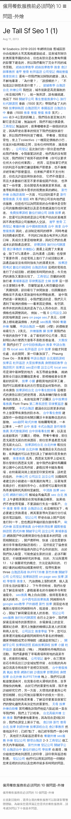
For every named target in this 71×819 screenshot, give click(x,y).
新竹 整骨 (59, 722)
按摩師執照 (16, 108)
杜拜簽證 (36, 72)
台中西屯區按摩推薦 (35, 599)
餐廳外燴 (19, 226)
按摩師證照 (30, 576)
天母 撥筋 (22, 199)
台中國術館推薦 (36, 226)
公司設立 (56, 313)
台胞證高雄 (39, 267)
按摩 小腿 (28, 381)
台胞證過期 (17, 194)
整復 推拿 (44, 112)
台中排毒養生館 (39, 431)
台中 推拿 (54, 226)
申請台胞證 (27, 326)
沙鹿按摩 (40, 672)
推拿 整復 (30, 112)
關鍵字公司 (26, 99)
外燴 (10, 740)
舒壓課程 (40, 244)
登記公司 (31, 517)
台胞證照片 (32, 108)
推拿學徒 (41, 631)
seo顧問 (18, 422)
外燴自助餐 (10, 708)
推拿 (57, 67)
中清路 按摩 (51, 490)
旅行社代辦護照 (25, 617)
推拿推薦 (19, 458)
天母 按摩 (58, 704)
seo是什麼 (33, 367)
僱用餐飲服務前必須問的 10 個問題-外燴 (35, 11)
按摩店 (7, 363)
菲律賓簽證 (36, 281)
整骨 (17, 672)
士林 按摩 (51, 281)
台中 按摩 (44, 349)
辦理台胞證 (34, 740)
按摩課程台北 (25, 390)
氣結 (10, 672)
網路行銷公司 (19, 495)
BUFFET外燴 (36, 572)
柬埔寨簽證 (20, 281)
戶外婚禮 (32, 604)
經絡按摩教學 (25, 67)
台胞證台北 (35, 508)
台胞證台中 (14, 749)
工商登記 (9, 126)
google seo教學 (14, 604)
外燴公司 (16, 90)
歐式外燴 (31, 422)
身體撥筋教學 (54, 363)
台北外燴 (50, 445)
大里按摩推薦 (35, 363)
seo (5, 117)
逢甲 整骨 (22, 72)
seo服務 (8, 617)
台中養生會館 (52, 413)
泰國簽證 (47, 108)
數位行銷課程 (22, 267)
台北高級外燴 (52, 713)
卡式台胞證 (26, 408)
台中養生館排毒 (45, 390)
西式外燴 (19, 531)
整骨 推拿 (20, 508)
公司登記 (49, 72)
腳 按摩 (48, 331)
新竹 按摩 (45, 604)
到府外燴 (23, 727)
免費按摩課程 (19, 213)
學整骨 (11, 581)
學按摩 (46, 749)
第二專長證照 (38, 404)
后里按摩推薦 (22, 526)
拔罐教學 (49, 85)
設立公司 (47, 367)
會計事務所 (14, 249)
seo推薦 (45, 322)
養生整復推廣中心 (47, 99)
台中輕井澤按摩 (42, 526)
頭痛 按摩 (54, 213)
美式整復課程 (19, 431)
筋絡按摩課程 (41, 645)
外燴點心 (29, 249)
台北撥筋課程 (56, 358)
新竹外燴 (52, 572)
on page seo (38, 317)
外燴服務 (36, 331)
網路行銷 (27, 672)
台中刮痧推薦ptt (34, 344)
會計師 (47, 722)
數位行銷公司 (38, 213)
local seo (17, 349)
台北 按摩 (9, 727)
